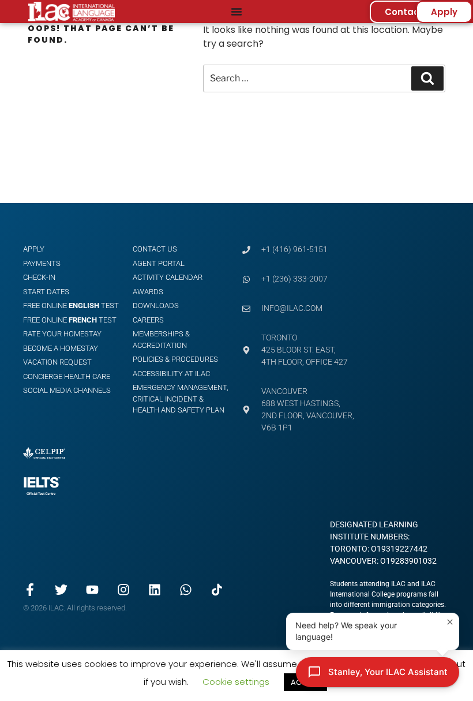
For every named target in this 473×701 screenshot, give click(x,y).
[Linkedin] (154, 589)
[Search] (427, 78)
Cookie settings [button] (235, 682)
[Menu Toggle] (236, 11)
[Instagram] (123, 589)
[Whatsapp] (185, 589)
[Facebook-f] (30, 589)
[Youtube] (92, 589)
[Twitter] (61, 589)
